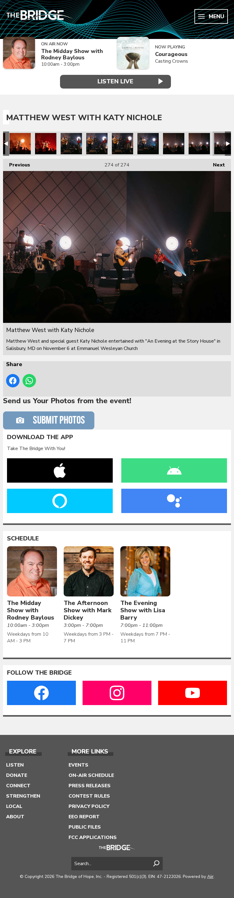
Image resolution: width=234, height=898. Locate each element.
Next (216, 165)
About (15, 816)
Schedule (23, 539)
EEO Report (84, 816)
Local (14, 806)
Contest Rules (89, 796)
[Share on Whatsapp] (29, 380)
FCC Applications (93, 837)
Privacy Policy (89, 806)
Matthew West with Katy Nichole (20, 143)
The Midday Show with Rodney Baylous (72, 54)
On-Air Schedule (91, 775)
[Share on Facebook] (13, 380)
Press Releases (90, 785)
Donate (16, 775)
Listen (15, 765)
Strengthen (23, 796)
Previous (16, 165)
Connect (18, 785)
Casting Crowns (171, 61)
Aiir (210, 876)
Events (78, 765)
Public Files (85, 827)
